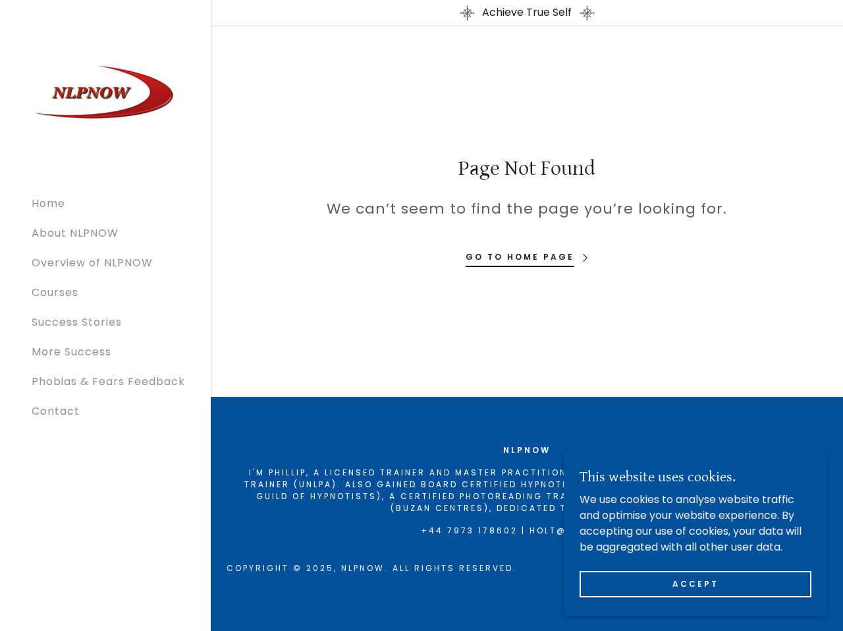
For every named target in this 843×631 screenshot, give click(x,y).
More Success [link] (71, 351)
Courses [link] (55, 292)
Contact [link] (56, 411)
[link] (105, 92)
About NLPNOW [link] (75, 233)
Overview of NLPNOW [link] (92, 262)
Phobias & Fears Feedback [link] (108, 381)
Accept (695, 583)
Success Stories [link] (77, 322)
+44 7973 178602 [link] (469, 530)
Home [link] (48, 203)
